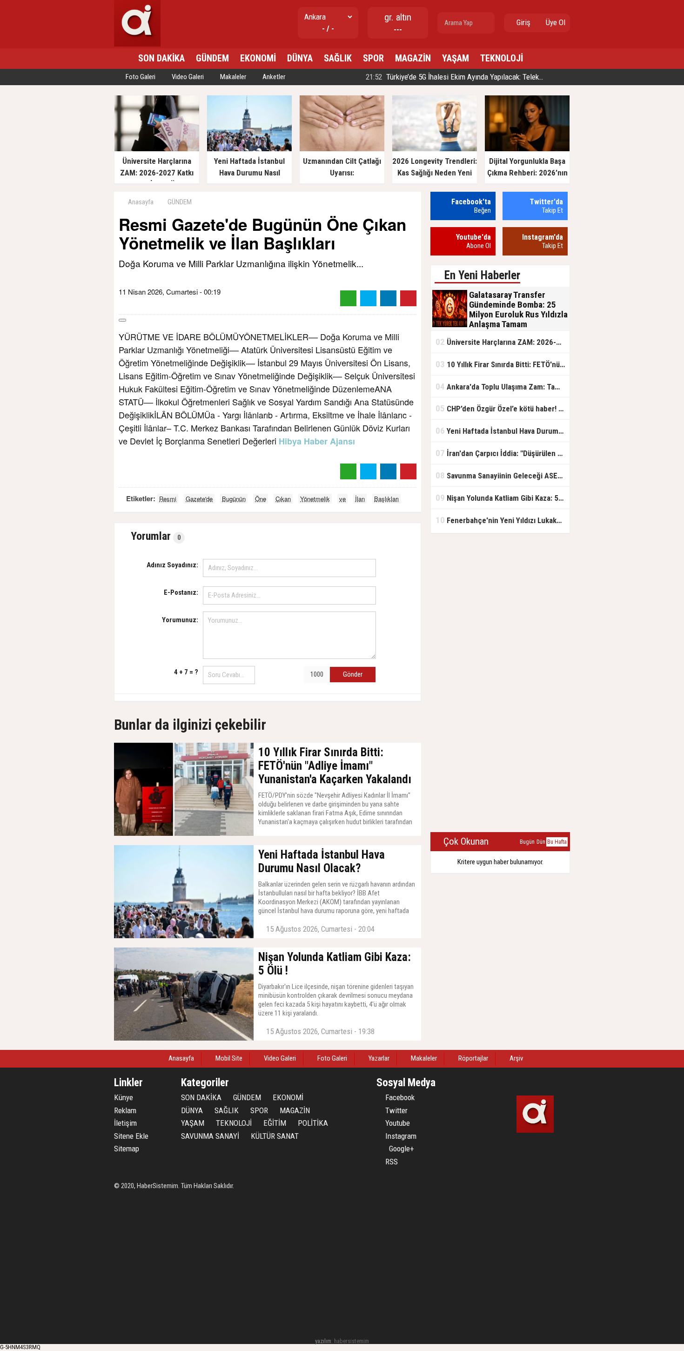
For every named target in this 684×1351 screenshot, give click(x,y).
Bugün (527, 842)
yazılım (323, 1341)
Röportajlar (472, 1058)
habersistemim (351, 1341)
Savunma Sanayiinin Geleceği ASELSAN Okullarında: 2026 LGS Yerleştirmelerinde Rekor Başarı (503, 475)
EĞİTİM (274, 1123)
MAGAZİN (413, 58)
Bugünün (234, 498)
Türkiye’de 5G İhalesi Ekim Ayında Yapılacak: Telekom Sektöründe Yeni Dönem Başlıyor (506, 76)
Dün (540, 842)
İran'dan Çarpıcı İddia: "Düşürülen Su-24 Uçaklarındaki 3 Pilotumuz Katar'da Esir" (503, 453)
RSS (390, 1161)
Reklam (125, 1110)
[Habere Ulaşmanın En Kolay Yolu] (137, 44)
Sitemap (126, 1148)
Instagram (399, 1136)
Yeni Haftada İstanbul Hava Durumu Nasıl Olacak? (503, 430)
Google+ (398, 1148)
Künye (123, 1097)
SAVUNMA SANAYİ (210, 1136)
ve (342, 498)
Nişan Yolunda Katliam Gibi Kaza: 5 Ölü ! (503, 497)
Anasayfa (140, 202)
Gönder (352, 674)
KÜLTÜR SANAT (275, 1136)
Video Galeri (187, 77)
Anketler (273, 77)
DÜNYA (300, 58)
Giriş (522, 22)
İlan (360, 498)
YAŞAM (455, 58)
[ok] (487, 22)
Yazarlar (378, 1058)
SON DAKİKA (161, 58)
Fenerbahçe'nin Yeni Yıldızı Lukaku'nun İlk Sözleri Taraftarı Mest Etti (503, 520)
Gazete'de (199, 498)
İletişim (125, 1123)
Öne (260, 498)
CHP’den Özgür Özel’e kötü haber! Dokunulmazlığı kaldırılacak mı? (503, 408)
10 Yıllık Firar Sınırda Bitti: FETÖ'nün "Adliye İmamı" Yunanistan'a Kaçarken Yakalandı (503, 364)
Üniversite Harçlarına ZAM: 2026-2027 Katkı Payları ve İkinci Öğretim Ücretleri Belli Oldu (503, 341)
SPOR (373, 58)
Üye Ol (554, 22)
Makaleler (232, 77)
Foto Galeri (139, 77)
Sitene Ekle (131, 1136)
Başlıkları (386, 498)
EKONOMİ (258, 58)
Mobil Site (228, 1058)
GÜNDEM (212, 58)
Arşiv (515, 1058)
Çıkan (283, 498)
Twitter (395, 1110)
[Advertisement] (500, 683)
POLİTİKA (313, 1123)
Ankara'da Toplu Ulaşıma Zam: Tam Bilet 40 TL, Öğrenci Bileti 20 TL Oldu (503, 386)
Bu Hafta (557, 842)
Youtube (396, 1123)
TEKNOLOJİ (501, 58)
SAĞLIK (338, 58)
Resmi (167, 498)
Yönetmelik (315, 498)
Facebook (399, 1097)
